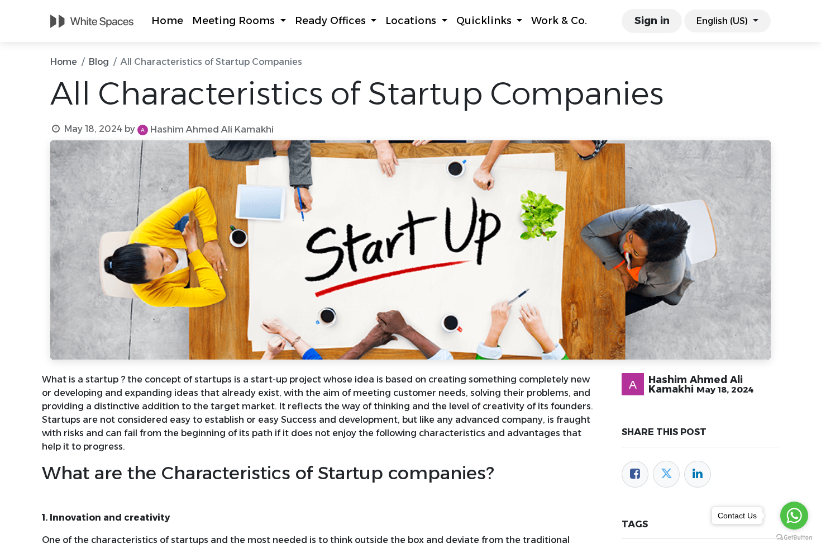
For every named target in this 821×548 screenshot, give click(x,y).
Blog (99, 61)
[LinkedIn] (697, 474)
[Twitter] (666, 474)
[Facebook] (635, 474)
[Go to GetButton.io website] (794, 536)
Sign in (652, 21)
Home (63, 61)
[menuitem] (167, 21)
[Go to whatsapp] (794, 516)
